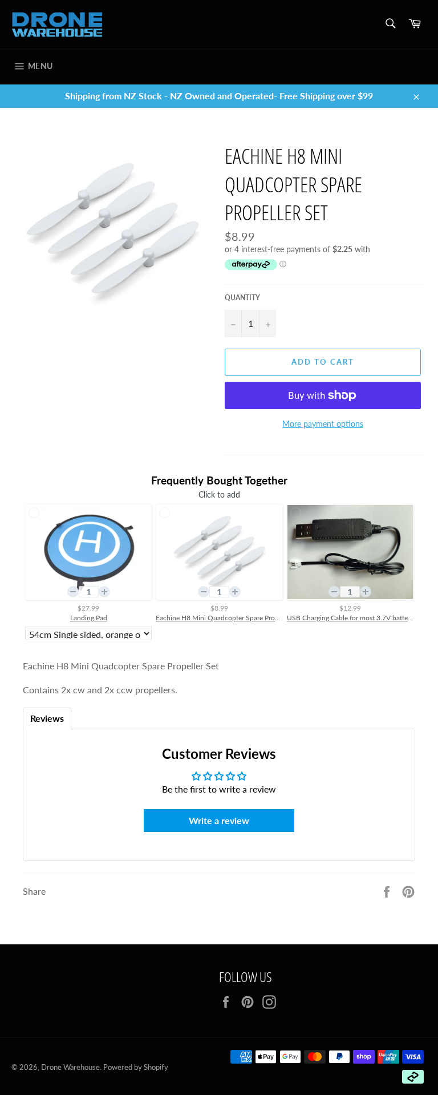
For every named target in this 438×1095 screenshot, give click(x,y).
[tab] (47, 718)
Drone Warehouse (70, 1067)
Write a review (219, 820)
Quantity (242, 297)
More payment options (322, 424)
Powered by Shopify (135, 1067)
